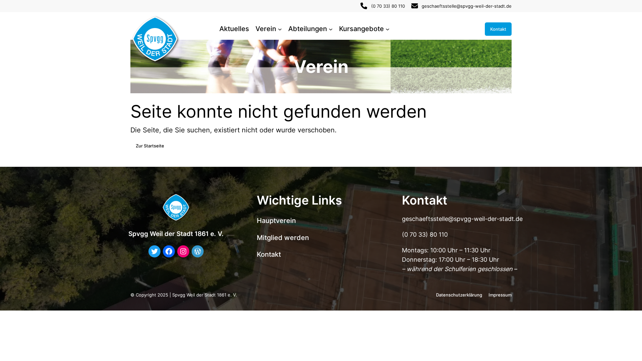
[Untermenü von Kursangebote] (388, 29)
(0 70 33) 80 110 (388, 6)
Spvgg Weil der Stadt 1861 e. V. (176, 234)
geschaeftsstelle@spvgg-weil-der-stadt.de (467, 6)
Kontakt (498, 29)
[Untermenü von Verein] (280, 29)
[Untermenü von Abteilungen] (331, 29)
